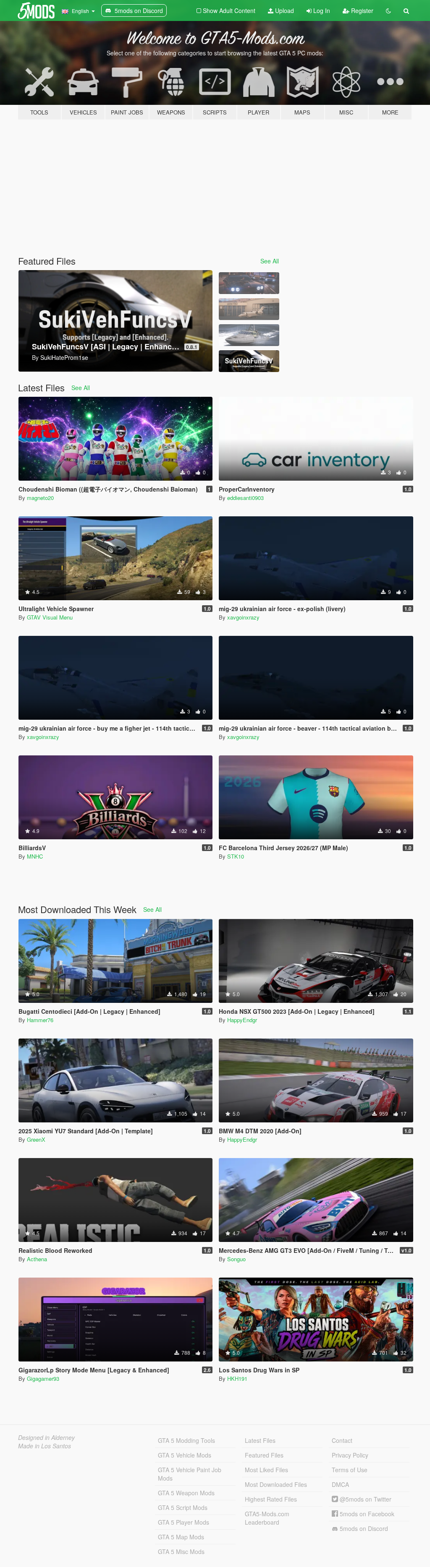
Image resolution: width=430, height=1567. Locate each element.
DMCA (340, 1484)
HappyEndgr (242, 1020)
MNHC (35, 856)
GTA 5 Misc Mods (181, 1551)
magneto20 (40, 498)
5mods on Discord (363, 1528)
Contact (342, 1440)
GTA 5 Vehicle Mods (184, 1455)
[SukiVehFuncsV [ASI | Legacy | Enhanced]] (249, 361)
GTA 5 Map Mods (181, 1537)
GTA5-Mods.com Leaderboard (267, 1518)
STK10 (235, 856)
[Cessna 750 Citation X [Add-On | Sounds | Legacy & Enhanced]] (249, 309)
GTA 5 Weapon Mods (186, 1493)
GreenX (36, 1139)
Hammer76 (40, 1020)
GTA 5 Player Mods (183, 1522)
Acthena (37, 1259)
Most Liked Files (266, 1469)
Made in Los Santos (44, 1446)
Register (361, 10)
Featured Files (264, 1455)
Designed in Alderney (46, 1437)
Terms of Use (349, 1469)
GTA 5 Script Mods (182, 1507)
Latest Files (260, 1440)
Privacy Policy (350, 1455)
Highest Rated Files (271, 1499)
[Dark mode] (388, 10)
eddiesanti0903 (245, 498)
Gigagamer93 (43, 1378)
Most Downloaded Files (276, 1484)
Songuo (236, 1259)
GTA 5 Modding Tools (186, 1440)
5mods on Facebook (366, 1514)
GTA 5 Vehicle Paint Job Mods (189, 1473)
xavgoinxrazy (243, 617)
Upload (283, 10)
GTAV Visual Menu (50, 617)
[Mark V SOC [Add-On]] (249, 335)
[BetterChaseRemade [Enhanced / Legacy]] (249, 283)
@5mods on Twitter (364, 1499)
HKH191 (237, 1378)
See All (269, 261)
